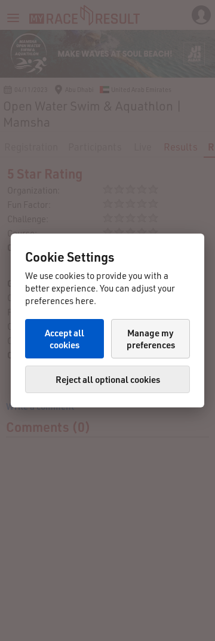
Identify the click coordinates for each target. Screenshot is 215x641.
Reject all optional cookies (108, 379)
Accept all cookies (64, 339)
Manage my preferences (151, 339)
